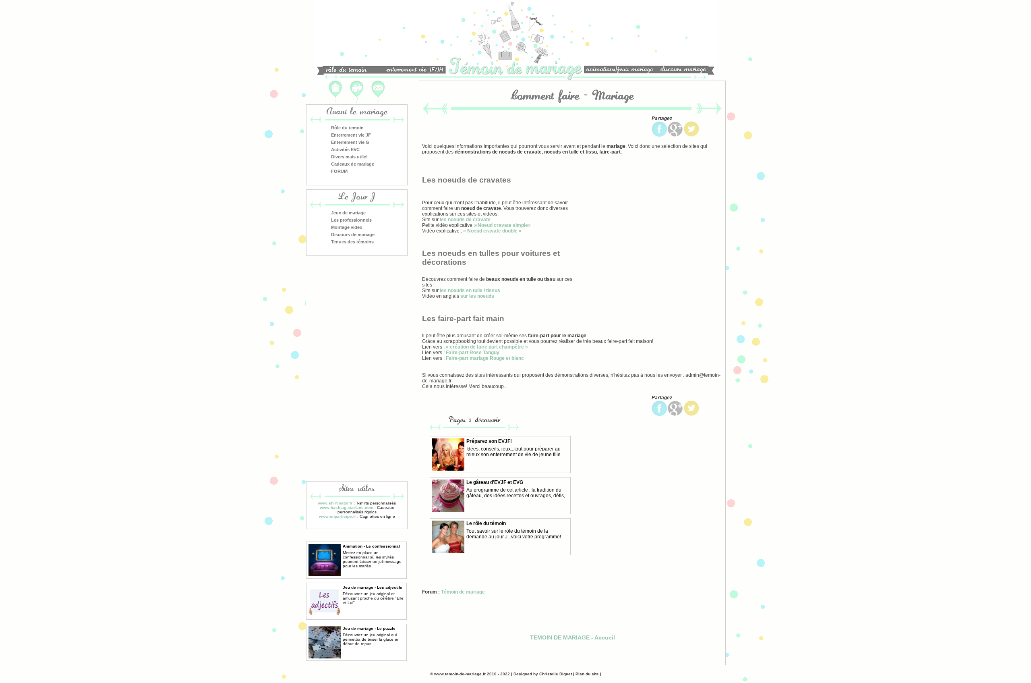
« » (492, 231)
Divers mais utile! (349, 156)
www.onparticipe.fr (337, 516)
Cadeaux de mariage (352, 164)
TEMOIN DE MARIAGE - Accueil (572, 637)
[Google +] (675, 135)
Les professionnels (351, 220)
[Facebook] (659, 135)
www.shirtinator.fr (335, 503)
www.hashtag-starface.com (346, 507)
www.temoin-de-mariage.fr (459, 674)
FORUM (339, 171)
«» (503, 225)
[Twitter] (691, 135)
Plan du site (587, 674)
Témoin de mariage (463, 592)
